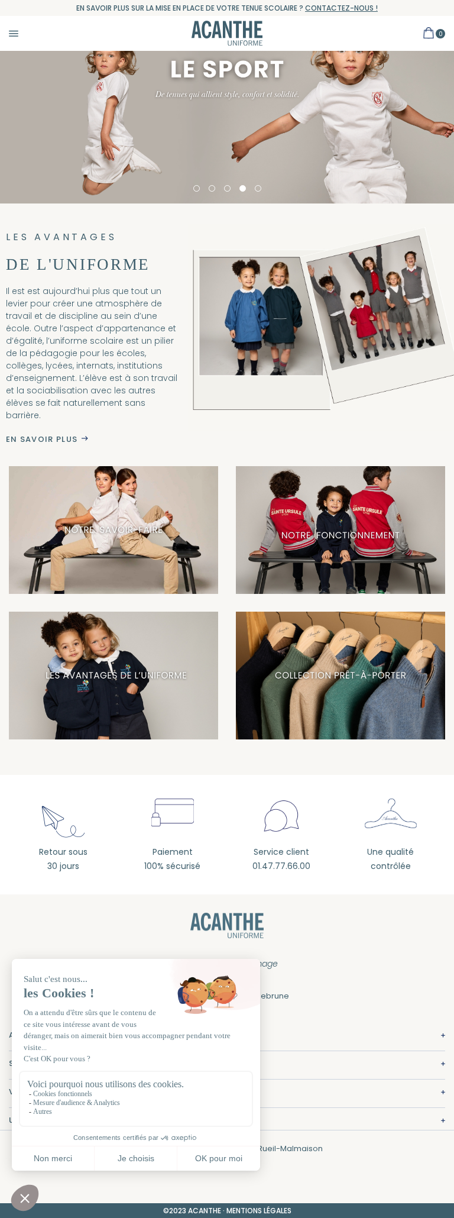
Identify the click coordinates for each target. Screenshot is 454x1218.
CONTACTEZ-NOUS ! (341, 8)
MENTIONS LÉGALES (258, 1211)
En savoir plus (41, 439)
